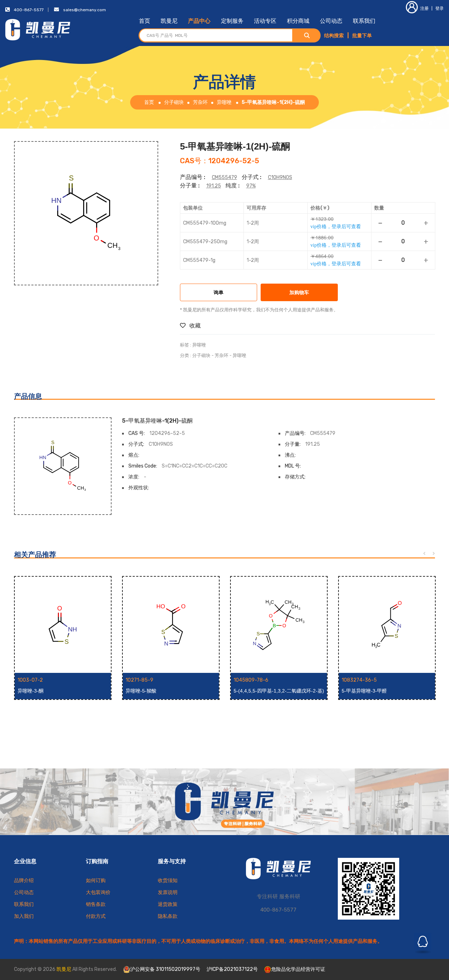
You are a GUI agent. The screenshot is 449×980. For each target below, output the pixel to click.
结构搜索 (334, 36)
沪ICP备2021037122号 (232, 969)
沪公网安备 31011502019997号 (165, 969)
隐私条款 (167, 916)
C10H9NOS (280, 177)
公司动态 (331, 21)
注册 (424, 8)
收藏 (194, 325)
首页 (144, 21)
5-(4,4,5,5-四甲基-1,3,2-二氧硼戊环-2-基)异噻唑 (279, 691)
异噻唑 (224, 102)
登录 (439, 8)
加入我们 (24, 916)
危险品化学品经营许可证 (298, 969)
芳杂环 (200, 102)
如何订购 (96, 880)
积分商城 (298, 21)
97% (251, 186)
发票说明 (167, 892)
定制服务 (232, 21)
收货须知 (167, 880)
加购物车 (299, 293)
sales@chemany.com (84, 9)
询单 (218, 293)
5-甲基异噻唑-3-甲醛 (364, 691)
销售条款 (96, 904)
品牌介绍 (24, 880)
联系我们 (364, 21)
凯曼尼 (169, 21)
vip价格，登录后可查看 (335, 226)
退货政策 (167, 904)
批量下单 (362, 36)
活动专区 (265, 21)
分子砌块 (174, 102)
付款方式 (96, 916)
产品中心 (199, 21)
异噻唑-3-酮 (30, 691)
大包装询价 (98, 892)
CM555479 (224, 177)
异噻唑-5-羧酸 (141, 691)
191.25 (213, 186)
